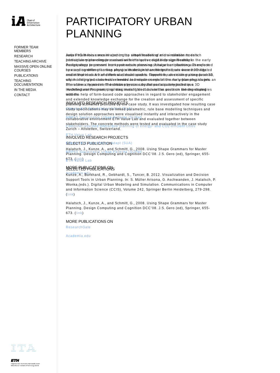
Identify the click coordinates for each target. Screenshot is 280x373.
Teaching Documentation (28, 83)
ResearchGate (78, 227)
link (70, 194)
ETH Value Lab (79, 160)
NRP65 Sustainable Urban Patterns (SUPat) (104, 152)
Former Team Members (26, 49)
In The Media (25, 90)
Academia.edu (78, 236)
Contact (22, 95)
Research (23, 56)
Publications (26, 76)
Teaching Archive (30, 61)
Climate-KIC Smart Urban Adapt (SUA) (99, 143)
